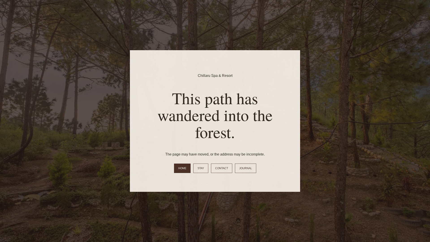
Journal (245, 168)
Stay (201, 168)
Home (182, 168)
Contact (221, 168)
